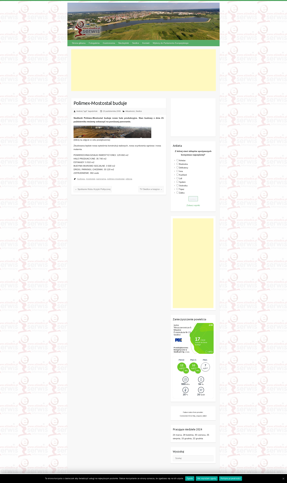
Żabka (181, 193)
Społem (182, 182)
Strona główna (79, 43)
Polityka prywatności (231, 478)
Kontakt (145, 43)
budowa (81, 179)
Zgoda (190, 478)
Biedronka (183, 164)
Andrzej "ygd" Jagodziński (86, 111)
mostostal (90, 179)
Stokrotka (183, 186)
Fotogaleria (94, 43)
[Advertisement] (143, 70)
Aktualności (130, 111)
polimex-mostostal (115, 179)
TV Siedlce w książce (151, 189)
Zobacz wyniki (193, 205)
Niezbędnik (123, 43)
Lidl (180, 178)
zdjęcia (129, 179)
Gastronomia (109, 43)
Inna (181, 171)
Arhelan (182, 160)
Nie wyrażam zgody (206, 478)
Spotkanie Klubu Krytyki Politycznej (92, 189)
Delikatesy (183, 168)
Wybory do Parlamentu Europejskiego (170, 43)
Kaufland (183, 175)
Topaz (181, 189)
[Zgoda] (283, 478)
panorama (101, 179)
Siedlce (135, 43)
